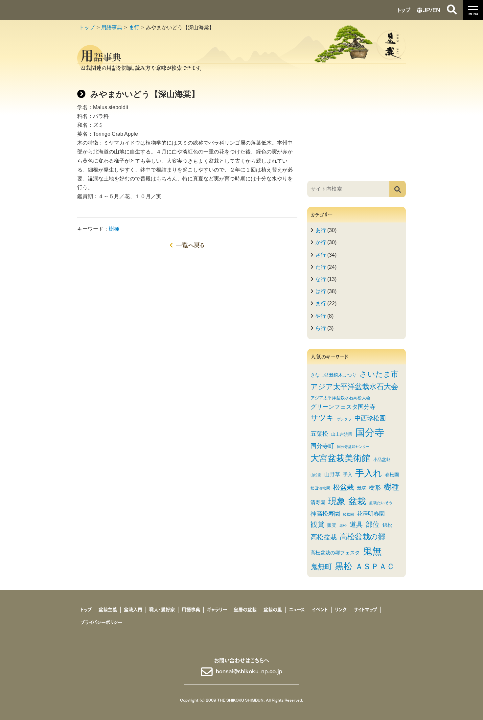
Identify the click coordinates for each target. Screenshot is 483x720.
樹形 (375, 487)
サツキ (322, 418)
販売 (331, 525)
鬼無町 (321, 567)
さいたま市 (379, 374)
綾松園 (348, 514)
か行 (320, 242)
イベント (319, 610)
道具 (356, 524)
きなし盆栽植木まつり (333, 375)
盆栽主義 (108, 610)
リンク (341, 610)
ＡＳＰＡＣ (375, 566)
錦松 (387, 525)
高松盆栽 (323, 537)
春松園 (392, 474)
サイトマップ (365, 610)
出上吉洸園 (342, 434)
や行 (320, 316)
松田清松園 (320, 488)
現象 (336, 501)
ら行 (320, 328)
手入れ (368, 473)
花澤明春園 (371, 513)
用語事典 (111, 27)
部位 (373, 524)
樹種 (114, 229)
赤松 (343, 525)
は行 (320, 291)
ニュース (297, 610)
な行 (320, 279)
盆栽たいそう (381, 502)
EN (436, 9)
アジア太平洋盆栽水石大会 (354, 387)
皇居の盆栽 (245, 610)
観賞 (317, 524)
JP (426, 9)
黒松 (343, 566)
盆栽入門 (133, 610)
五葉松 (319, 433)
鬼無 (372, 551)
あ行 (320, 230)
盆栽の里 (273, 610)
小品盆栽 (381, 459)
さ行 (320, 255)
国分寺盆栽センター (353, 447)
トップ (403, 9)
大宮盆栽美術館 (340, 458)
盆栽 (357, 501)
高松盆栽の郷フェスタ (335, 552)
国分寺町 (322, 445)
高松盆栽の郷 (362, 536)
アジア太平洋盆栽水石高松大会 (340, 397)
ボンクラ (344, 419)
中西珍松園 (370, 418)
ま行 (134, 27)
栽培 (361, 488)
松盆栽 (343, 487)
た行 (320, 267)
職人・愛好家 (162, 610)
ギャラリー (217, 610)
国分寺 (370, 432)
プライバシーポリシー (101, 622)
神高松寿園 (325, 513)
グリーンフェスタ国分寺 (343, 407)
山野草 (332, 474)
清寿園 (317, 502)
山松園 (315, 475)
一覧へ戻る (190, 244)
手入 (347, 474)
